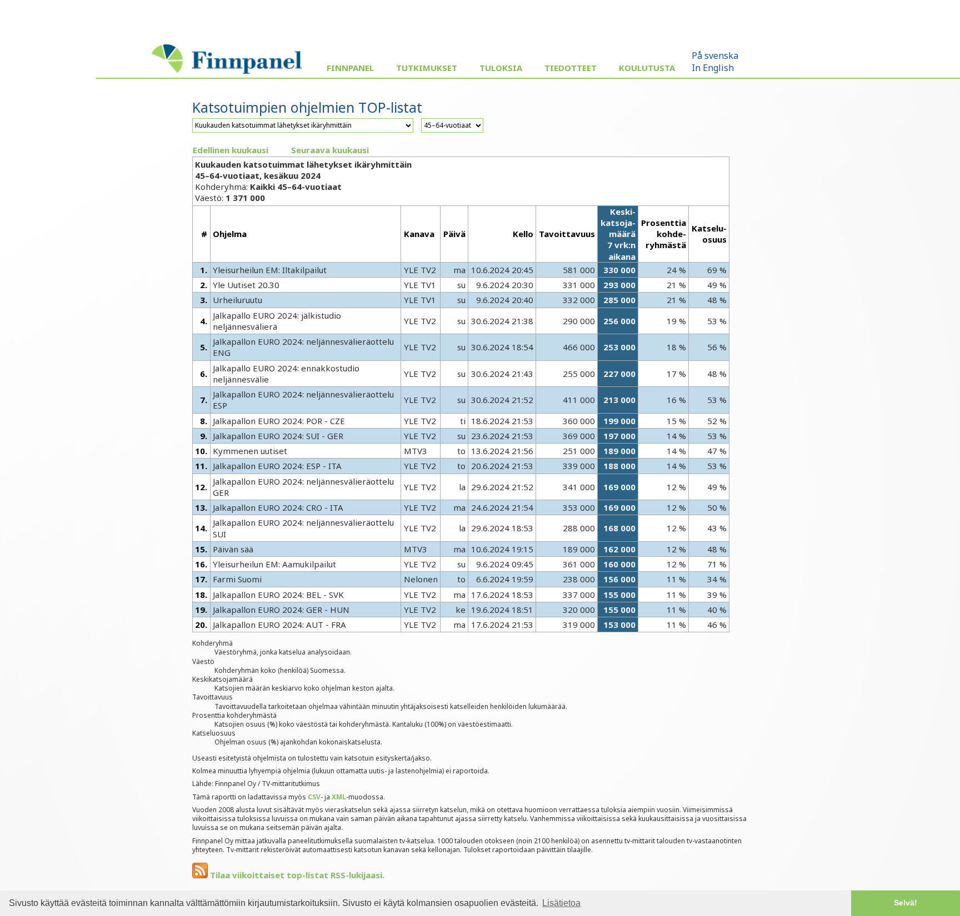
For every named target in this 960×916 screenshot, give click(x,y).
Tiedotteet (570, 67)
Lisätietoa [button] (561, 903)
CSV (314, 797)
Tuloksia (500, 67)
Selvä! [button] (905, 902)
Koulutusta (647, 67)
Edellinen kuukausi (230, 149)
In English (713, 68)
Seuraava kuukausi (330, 149)
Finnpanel (350, 67)
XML (339, 797)
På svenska (715, 55)
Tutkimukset (426, 67)
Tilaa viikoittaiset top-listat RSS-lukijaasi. (296, 874)
